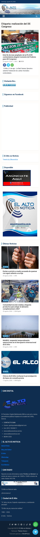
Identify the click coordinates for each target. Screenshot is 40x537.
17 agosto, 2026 (7, 380)
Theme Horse (22, 531)
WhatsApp (4, 457)
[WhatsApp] (12, 65)
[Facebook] (4, 65)
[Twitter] (8, 65)
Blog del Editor (6, 450)
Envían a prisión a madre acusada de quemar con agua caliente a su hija (20, 272)
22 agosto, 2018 (7, 61)
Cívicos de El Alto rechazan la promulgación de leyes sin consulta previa (20, 377)
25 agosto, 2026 (7, 276)
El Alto (5, 50)
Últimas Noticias (10, 244)
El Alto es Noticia (24, 528)
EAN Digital (17, 311)
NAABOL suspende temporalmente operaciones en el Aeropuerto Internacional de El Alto (19, 342)
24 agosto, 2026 (7, 347)
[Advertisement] (20, 129)
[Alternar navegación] (3, 16)
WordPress (26, 534)
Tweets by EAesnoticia (10, 159)
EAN (15, 61)
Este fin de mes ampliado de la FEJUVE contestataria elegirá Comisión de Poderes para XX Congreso (19, 57)
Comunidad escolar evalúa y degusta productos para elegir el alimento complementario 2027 (17, 307)
